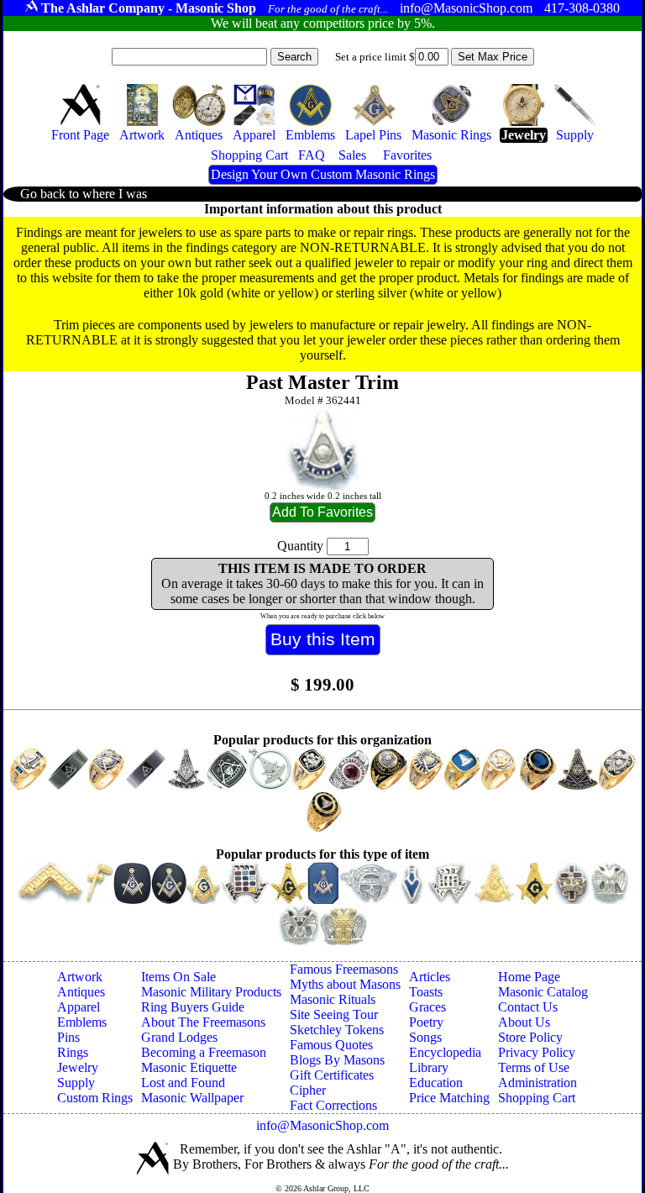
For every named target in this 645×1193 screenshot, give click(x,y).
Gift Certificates (332, 1075)
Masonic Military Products (211, 992)
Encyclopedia (445, 1052)
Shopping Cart (536, 1098)
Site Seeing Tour (334, 1014)
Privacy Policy (536, 1052)
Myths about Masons (345, 984)
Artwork (79, 977)
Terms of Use (533, 1067)
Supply (76, 1082)
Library (428, 1067)
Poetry (426, 1022)
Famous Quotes (331, 1045)
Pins (68, 1037)
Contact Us (528, 1007)
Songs (425, 1037)
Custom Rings (95, 1098)
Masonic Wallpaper (192, 1098)
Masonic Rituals (332, 999)
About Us (524, 1022)
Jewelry (77, 1067)
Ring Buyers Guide (192, 1007)
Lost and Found (183, 1082)
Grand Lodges (179, 1037)
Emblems (82, 1022)
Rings (72, 1052)
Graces (427, 1007)
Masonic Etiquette (189, 1067)
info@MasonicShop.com (322, 1125)
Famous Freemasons (344, 969)
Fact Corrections (333, 1105)
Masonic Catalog (543, 992)
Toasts (426, 992)
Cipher (308, 1090)
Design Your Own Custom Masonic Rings (323, 174)
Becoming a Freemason (203, 1052)
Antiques (81, 992)
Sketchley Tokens (337, 1029)
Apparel (78, 1007)
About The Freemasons (203, 1022)
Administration (537, 1082)
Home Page (529, 977)
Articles (429, 977)
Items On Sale (178, 977)
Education (436, 1082)
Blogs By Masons (337, 1060)
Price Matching (449, 1098)
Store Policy (530, 1037)
